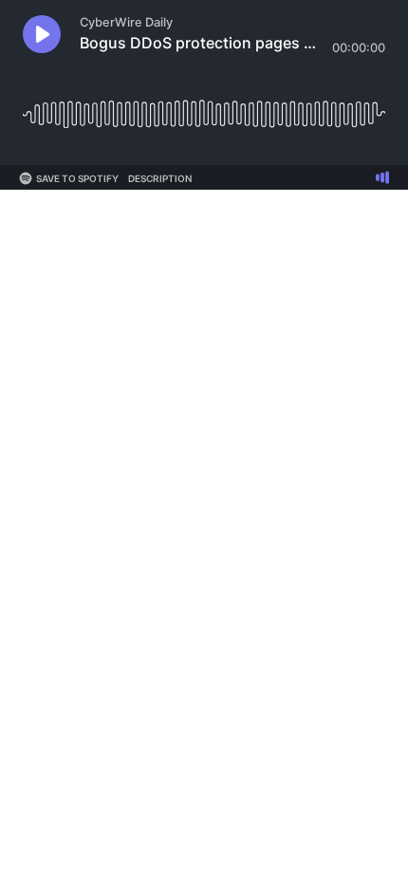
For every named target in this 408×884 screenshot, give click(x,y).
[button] (42, 34)
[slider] (204, 106)
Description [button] (160, 178)
